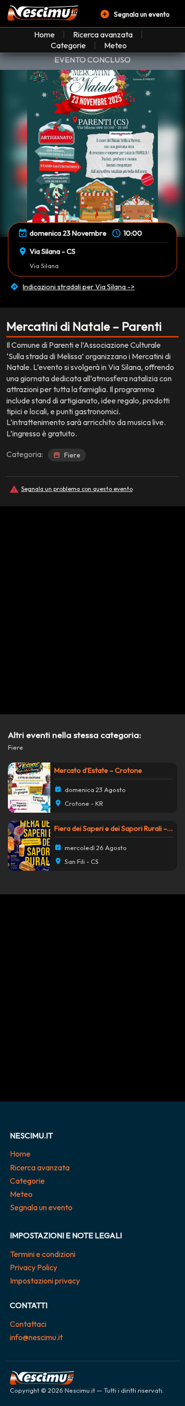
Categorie (68, 45)
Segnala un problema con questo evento (77, 488)
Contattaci (28, 1324)
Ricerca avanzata (103, 34)
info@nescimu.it (36, 1337)
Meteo (115, 45)
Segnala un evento (41, 1207)
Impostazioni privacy (45, 1280)
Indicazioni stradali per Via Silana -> (79, 286)
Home (44, 34)
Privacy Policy (33, 1267)
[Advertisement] (92, 602)
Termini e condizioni (42, 1254)
